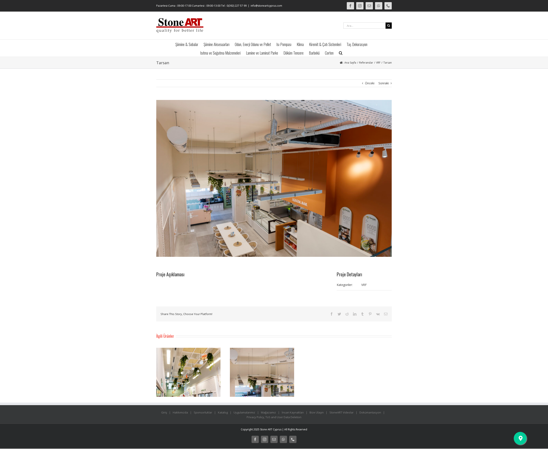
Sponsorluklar (203, 412)
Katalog (223, 412)
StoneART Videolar (341, 412)
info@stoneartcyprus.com (266, 5)
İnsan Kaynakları (293, 412)
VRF (364, 285)
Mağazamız (268, 412)
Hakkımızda (180, 412)
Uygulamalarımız (244, 412)
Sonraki (383, 83)
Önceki (369, 83)
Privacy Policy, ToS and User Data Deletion (274, 417)
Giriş (164, 412)
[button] (340, 52)
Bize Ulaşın (317, 412)
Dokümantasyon (370, 412)
